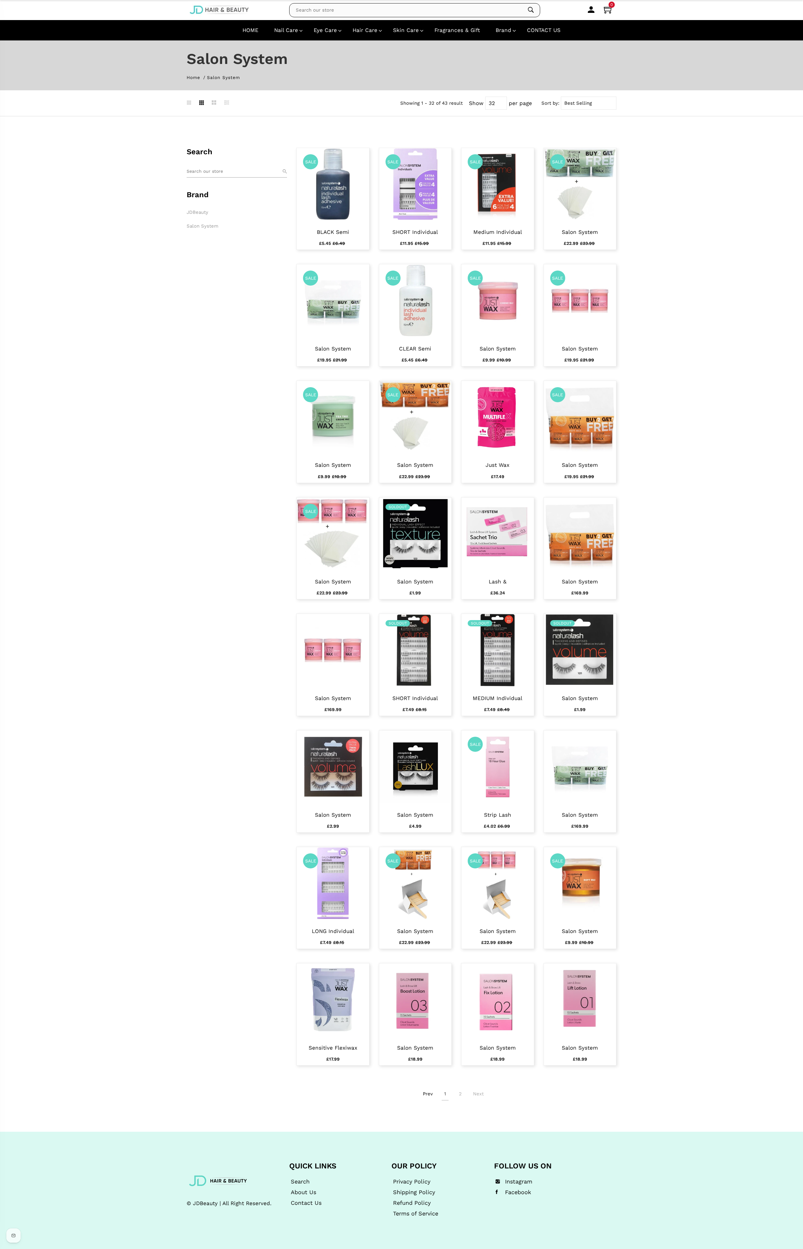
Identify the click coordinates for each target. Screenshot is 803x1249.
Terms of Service (415, 1213)
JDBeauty (197, 212)
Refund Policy (412, 1203)
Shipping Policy (414, 1192)
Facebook (518, 1192)
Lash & (498, 581)
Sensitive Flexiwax (333, 1048)
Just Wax (497, 465)
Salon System (202, 226)
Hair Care (365, 30)
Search (300, 1181)
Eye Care (325, 30)
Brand (503, 30)
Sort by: (550, 103)
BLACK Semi (333, 232)
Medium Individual (497, 232)
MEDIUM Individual (497, 698)
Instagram (518, 1181)
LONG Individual (333, 931)
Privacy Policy (411, 1181)
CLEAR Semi (415, 348)
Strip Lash (497, 815)
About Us (303, 1192)
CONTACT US (544, 30)
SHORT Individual (415, 232)
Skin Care (406, 30)
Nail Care (286, 30)
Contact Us (306, 1203)
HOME (250, 30)
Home (193, 77)
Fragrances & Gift (457, 30)
